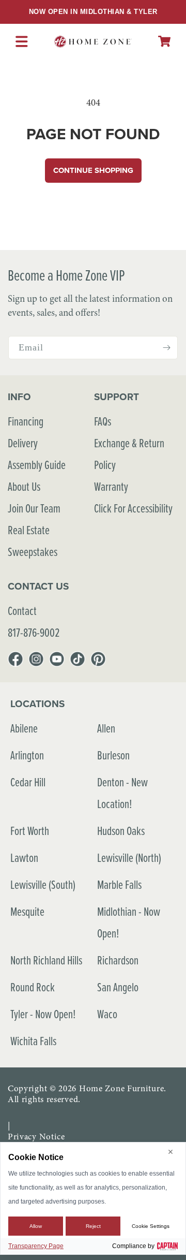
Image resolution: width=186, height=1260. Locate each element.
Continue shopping (93, 170)
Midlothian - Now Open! (128, 922)
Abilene (24, 728)
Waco (107, 1013)
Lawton (24, 857)
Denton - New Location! (122, 792)
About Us (24, 486)
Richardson (117, 960)
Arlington (27, 755)
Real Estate (29, 529)
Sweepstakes (32, 551)
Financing (25, 421)
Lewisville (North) (129, 857)
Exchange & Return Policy (129, 453)
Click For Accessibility (133, 508)
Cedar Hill (27, 781)
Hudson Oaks (121, 830)
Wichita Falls (33, 1040)
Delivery (23, 442)
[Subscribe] (166, 347)
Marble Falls (119, 884)
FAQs (102, 421)
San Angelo (117, 986)
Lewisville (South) (42, 884)
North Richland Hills (46, 960)
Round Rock (32, 986)
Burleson (113, 755)
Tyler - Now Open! (42, 1013)
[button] (164, 41)
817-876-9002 (33, 632)
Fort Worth (29, 830)
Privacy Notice (36, 1136)
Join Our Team (34, 508)
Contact (22, 610)
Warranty (111, 486)
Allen (106, 728)
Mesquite (27, 911)
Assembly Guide (37, 464)
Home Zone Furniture (121, 1088)
